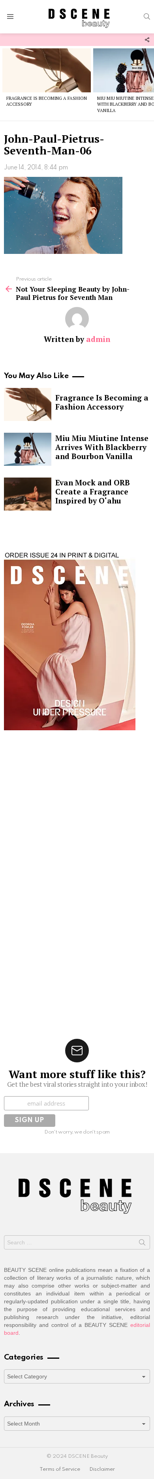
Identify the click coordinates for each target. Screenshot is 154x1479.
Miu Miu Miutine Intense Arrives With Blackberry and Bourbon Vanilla (101, 447)
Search (142, 1244)
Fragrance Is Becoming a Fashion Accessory (101, 402)
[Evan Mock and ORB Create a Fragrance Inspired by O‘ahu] (27, 494)
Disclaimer (102, 1469)
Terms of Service (59, 1469)
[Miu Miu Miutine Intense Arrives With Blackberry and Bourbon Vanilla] (27, 449)
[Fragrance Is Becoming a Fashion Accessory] (46, 70)
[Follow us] (147, 39)
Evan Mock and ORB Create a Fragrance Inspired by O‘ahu (92, 491)
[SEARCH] (147, 16)
